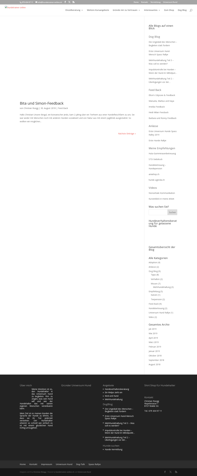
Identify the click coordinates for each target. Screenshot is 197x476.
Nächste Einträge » (127, 133)
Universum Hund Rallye (159, 312)
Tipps (153, 274)
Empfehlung (154, 291)
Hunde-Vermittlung (113, 449)
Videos (153, 187)
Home (136, 2)
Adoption (153, 262)
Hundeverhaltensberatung (117, 389)
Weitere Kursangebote (98, 10)
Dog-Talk (80, 464)
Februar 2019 (155, 346)
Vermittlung (156, 2)
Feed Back (155, 90)
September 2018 (156, 360)
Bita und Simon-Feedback (42, 103)
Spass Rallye (95, 464)
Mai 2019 (153, 333)
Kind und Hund (111, 395)
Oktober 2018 (155, 355)
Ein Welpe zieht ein (113, 392)
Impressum (46, 464)
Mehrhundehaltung (162, 287)
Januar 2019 (154, 351)
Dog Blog (182, 10)
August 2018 (154, 364)
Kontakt (144, 2)
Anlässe (153, 126)
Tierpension (156, 299)
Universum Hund (170, 2)
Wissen (154, 283)
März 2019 (154, 342)
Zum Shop (169, 10)
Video (151, 317)
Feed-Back (63, 108)
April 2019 (153, 337)
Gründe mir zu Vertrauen (125, 10)
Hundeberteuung (156, 308)
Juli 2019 (152, 329)
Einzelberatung (72, 10)
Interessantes (150, 10)
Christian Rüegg (31, 108)
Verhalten (155, 279)
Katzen (154, 294)
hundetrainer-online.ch (65, 472)
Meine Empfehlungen (162, 148)
